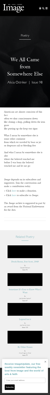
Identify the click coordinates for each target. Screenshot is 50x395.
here (14, 191)
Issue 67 (25, 300)
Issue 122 (25, 327)
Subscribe (10, 387)
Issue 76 (25, 270)
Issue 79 (25, 355)
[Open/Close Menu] (46, 8)
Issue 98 (37, 82)
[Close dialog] (45, 361)
